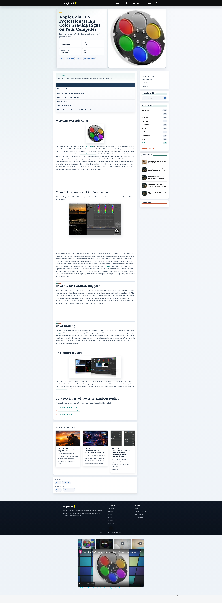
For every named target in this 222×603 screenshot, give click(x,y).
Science (127, 3)
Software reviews (89, 58)
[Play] (79, 548)
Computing (154, 110)
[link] (80, 552)
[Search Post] (165, 98)
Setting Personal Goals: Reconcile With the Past (156, 177)
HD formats (107, 266)
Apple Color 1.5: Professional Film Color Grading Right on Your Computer (110, 552)
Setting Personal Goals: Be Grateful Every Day (157, 162)
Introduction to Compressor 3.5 (69, 411)
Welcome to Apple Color (65, 89)
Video (62, 58)
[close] (177, 596)
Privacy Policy (139, 514)
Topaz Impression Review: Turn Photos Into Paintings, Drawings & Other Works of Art (121, 453)
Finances (154, 121)
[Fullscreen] (94, 548)
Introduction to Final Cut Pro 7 (68, 407)
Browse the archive (148, 148)
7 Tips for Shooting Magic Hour (65, 450)
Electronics (154, 135)
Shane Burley (65, 45)
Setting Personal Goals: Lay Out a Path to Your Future (157, 169)
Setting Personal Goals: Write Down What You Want (157, 185)
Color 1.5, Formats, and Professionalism (70, 93)
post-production (61, 389)
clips (59, 333)
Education (148, 3)
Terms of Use (139, 517)
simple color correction (88, 154)
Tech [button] (110, 3)
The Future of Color (64, 106)
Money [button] (118, 3)
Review (79, 58)
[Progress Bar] (86, 546)
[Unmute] (81, 548)
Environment (137, 3)
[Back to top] (111, 528)
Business (154, 117)
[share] (140, 551)
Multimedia (70, 58)
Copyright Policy (140, 511)
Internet (154, 114)
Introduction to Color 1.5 (66, 414)
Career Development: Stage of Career (157, 193)
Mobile (154, 139)
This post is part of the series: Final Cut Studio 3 (74, 110)
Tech (61, 13)
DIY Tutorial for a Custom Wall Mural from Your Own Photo (94, 451)
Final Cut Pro (88, 146)
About (137, 508)
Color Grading (62, 101)
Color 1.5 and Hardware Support (68, 97)
